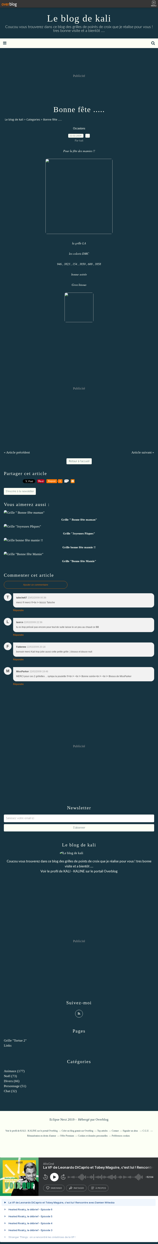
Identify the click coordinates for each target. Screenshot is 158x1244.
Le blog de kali (79, 18)
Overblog (102, 1119)
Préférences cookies (121, 1135)
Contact (115, 1130)
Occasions (79, 128)
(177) (14, 1071)
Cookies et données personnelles (93, 1135)
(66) (11, 1081)
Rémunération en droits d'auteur (41, 1135)
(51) (15, 1086)
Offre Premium (67, 1135)
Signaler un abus (131, 1130)
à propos (101, 1188)
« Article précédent (17, 452)
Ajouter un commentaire (35, 584)
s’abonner (56, 1188)
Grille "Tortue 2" (15, 1040)
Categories (33, 119)
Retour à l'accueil (79, 461)
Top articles (102, 1130)
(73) (10, 1076)
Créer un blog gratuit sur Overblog (77, 1130)
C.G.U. (146, 1130)
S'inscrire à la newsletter (20, 491)
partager (79, 1188)
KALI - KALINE (74, 871)
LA (84, 243)
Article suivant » (142, 452)
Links (8, 1045)
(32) (10, 1091)
